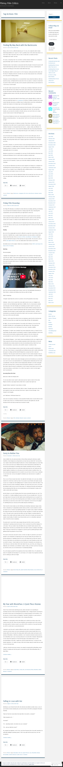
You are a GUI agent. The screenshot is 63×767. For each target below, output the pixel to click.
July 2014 (51, 275)
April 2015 (51, 259)
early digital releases (10, 240)
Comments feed (52, 350)
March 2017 (51, 219)
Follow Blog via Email (54, 27)
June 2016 (51, 236)
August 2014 (51, 273)
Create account (52, 344)
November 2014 (52, 269)
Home (43, 2)
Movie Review (30, 569)
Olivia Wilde (34, 752)
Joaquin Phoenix (25, 752)
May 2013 (51, 298)
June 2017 (51, 213)
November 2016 (52, 225)
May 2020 (51, 153)
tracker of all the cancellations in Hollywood (27, 236)
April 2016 (51, 240)
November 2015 (52, 250)
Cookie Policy (31, 764)
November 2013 (52, 290)
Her (21, 752)
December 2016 (52, 223)
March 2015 (51, 261)
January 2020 (51, 161)
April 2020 (51, 155)
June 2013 (51, 296)
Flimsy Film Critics (9, 3)
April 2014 (51, 281)
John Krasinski (28, 669)
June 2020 (51, 151)
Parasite (21, 418)
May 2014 (51, 279)
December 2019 (52, 163)
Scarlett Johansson (13, 754)
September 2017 (52, 207)
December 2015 (52, 248)
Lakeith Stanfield (24, 569)
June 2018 (51, 190)
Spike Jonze (19, 754)
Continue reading (7, 654)
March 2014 (51, 283)
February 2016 (52, 244)
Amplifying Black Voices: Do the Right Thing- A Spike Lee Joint (54, 70)
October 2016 (52, 227)
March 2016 (51, 242)
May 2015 (51, 256)
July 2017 (51, 211)
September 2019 (52, 167)
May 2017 (51, 215)
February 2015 (52, 263)
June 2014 (51, 277)
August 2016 (51, 232)
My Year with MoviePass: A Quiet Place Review (22, 604)
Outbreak (17, 418)
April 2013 (51, 300)
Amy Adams (16, 752)
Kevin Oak (16, 47)
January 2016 (51, 246)
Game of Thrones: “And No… (56, 104)
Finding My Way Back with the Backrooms (20, 45)
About (49, 2)
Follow (51, 43)
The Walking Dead (52, 330)
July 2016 (51, 234)
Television (51, 328)
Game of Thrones (52, 318)
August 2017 (51, 209)
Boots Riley (16, 569)
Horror (27, 193)
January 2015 (51, 265)
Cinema (20, 669)
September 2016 (52, 229)
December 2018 (52, 184)
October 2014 (52, 271)
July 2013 (51, 294)
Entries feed (51, 348)
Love (30, 752)
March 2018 (51, 194)
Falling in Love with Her (12, 701)
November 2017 (52, 203)
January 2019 (51, 182)
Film (25, 193)
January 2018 (51, 198)
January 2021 (51, 140)
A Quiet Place (16, 669)
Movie (32, 669)
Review (4, 671)
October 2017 (52, 205)
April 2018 (51, 192)
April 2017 (51, 217)
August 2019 (51, 169)
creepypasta (20, 100)
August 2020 (51, 146)
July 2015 (51, 254)
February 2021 (52, 138)
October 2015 (52, 252)
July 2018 (51, 188)
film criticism (56, 120)
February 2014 (52, 286)
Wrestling (50, 332)
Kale (54, 102)
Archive (50, 314)
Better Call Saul (52, 316)
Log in (50, 346)
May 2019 (51, 176)
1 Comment (25, 754)
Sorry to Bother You (11, 453)
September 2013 (52, 292)
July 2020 (51, 149)
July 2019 (51, 171)
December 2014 (52, 267)
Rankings (50, 324)
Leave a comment (27, 418)
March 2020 (51, 157)
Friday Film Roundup (11, 203)
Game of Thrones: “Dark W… (56, 99)
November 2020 (52, 144)
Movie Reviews (56, 114)
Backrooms (16, 193)
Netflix (40, 669)
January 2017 (51, 221)
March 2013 (51, 302)
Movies (55, 2)
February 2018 (52, 196)
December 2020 (52, 142)
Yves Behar (55, 107)
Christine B (55, 95)
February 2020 (52, 159)
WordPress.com (52, 352)
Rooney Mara (5, 754)
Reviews (36, 193)
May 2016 (51, 238)
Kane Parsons (31, 193)
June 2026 (51, 136)
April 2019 (51, 178)
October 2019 (52, 165)
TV (60, 2)
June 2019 (51, 173)
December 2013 (52, 288)
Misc (49, 320)
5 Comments (9, 671)
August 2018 (51, 186)
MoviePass (36, 669)
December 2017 (52, 200)
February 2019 (52, 180)
